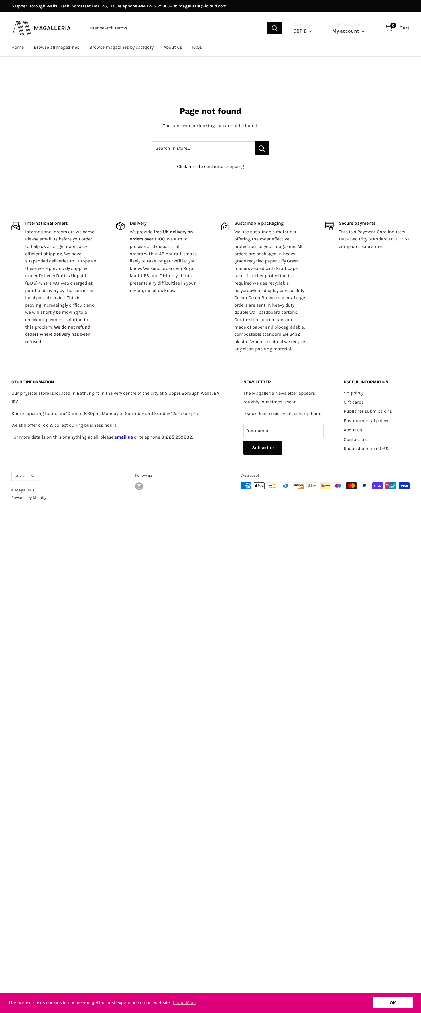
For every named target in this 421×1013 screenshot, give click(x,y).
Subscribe (263, 447)
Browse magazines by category (121, 47)
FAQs (197, 47)
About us (173, 47)
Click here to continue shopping (210, 166)
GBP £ (20, 476)
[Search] (274, 28)
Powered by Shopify (28, 497)
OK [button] (393, 1002)
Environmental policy (366, 420)
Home (17, 47)
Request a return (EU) (366, 448)
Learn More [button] (184, 1002)
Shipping (353, 393)
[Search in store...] (262, 148)
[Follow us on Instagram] (139, 486)
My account (346, 31)
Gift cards (354, 402)
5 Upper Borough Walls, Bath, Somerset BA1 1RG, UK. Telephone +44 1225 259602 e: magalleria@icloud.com (119, 6)
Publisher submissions (368, 411)
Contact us (355, 439)
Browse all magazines (56, 47)
